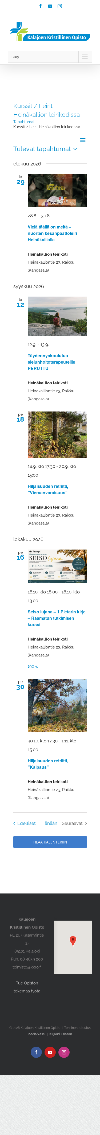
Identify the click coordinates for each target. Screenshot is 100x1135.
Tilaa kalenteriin (50, 842)
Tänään (50, 823)
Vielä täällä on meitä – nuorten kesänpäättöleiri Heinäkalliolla (52, 233)
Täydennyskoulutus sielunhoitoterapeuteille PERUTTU (51, 361)
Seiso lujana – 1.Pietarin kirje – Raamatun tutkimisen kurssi (57, 618)
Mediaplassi (36, 1034)
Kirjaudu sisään (60, 1034)
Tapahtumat (24, 122)
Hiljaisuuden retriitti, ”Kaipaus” (48, 764)
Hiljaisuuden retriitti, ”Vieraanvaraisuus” (48, 489)
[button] (73, 941)
